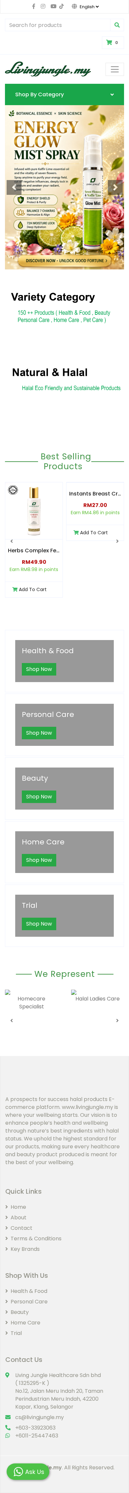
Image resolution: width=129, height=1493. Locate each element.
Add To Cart (33, 589)
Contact (21, 1228)
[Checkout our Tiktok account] (60, 7)
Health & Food (29, 1291)
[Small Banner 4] (64, 382)
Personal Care (29, 1301)
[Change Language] (82, 7)
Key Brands (25, 1249)
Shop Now (39, 669)
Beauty (20, 1312)
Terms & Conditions (36, 1238)
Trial (16, 1333)
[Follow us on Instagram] (43, 7)
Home (18, 1207)
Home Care (25, 1322)
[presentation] (11, 541)
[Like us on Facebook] (33, 7)
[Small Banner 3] (64, 306)
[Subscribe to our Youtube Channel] (52, 7)
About (18, 1217)
